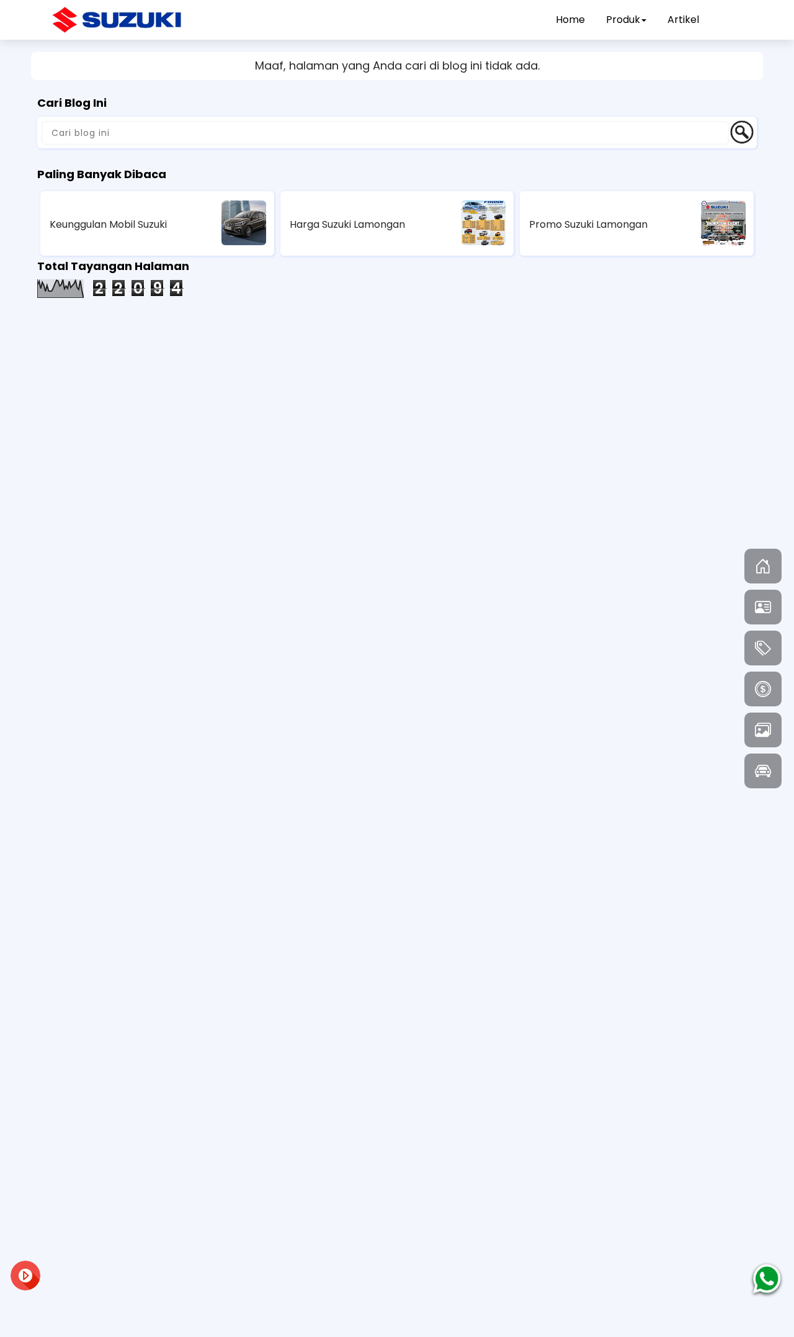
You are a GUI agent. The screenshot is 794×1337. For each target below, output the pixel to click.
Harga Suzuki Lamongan (347, 224)
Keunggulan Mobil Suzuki (108, 224)
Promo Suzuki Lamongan (588, 224)
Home (570, 19)
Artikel (683, 19)
